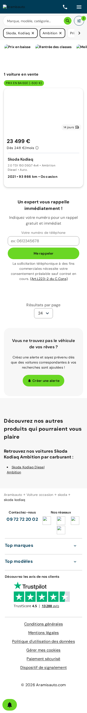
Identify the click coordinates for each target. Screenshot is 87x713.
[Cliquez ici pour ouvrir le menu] (79, 7)
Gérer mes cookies (43, 650)
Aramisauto (13, 494)
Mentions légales (43, 632)
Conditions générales (43, 624)
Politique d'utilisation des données (43, 641)
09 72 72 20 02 (22, 519)
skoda (62, 494)
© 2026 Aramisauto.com (43, 684)
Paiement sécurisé (43, 658)
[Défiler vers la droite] (79, 33)
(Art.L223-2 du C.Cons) (49, 279)
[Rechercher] (68, 21)
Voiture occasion (40, 494)
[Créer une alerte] (9, 705)
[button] (33, 33)
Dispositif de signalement (43, 667)
